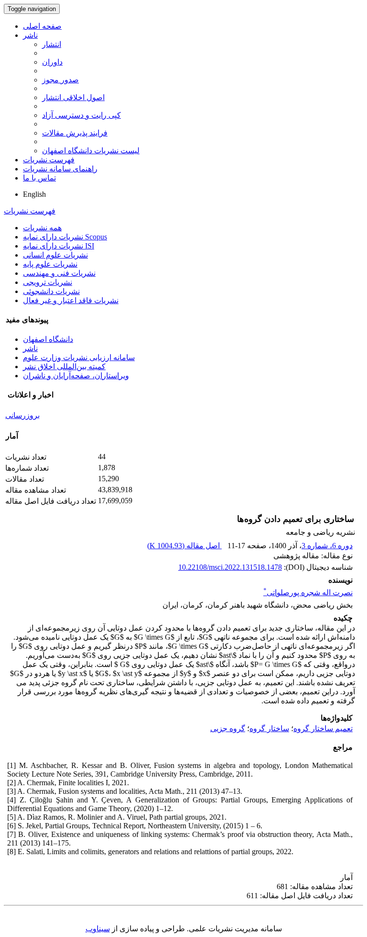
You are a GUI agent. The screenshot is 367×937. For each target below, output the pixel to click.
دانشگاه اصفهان (48, 339)
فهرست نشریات (49, 160)
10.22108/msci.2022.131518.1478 (230, 567)
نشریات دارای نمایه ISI (58, 246)
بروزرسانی (22, 415)
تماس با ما (39, 178)
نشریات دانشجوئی (51, 291)
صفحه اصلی (42, 26)
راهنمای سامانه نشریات (60, 169)
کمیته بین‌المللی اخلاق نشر (64, 366)
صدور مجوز (60, 80)
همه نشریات (42, 228)
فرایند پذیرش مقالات (75, 133)
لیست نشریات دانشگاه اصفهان (91, 151)
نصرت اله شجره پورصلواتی (308, 592)
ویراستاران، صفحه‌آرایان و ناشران (76, 376)
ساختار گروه (269, 728)
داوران (52, 62)
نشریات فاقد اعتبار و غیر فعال (71, 300)
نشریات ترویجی (47, 282)
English (34, 194)
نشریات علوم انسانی (55, 255)
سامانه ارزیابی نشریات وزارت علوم (79, 357)
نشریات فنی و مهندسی (59, 273)
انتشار (51, 44)
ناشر (30, 35)
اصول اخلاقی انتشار (73, 97)
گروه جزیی (227, 728)
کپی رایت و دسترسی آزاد (81, 115)
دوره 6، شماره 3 (327, 546)
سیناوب (98, 929)
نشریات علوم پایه (50, 264)
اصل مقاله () (184, 546)
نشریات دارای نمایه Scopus (65, 237)
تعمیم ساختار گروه (323, 728)
